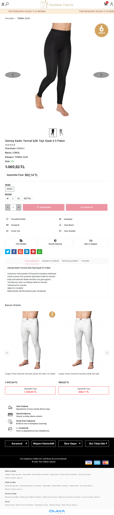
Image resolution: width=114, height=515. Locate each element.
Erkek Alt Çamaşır (12, 486)
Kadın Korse (10, 505)
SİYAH (9, 189)
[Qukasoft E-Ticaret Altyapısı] (57, 512)
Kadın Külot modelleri (68, 474)
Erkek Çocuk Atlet (12, 497)
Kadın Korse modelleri (24, 505)
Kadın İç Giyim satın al (13, 478)
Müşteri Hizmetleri (43, 443)
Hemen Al (88, 207)
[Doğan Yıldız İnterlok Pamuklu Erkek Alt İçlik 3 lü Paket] (30, 341)
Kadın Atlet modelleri (40, 474)
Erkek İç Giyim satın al (13, 489)
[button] (13, 75)
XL (19, 198)
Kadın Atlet (27, 474)
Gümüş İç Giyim (84, 474)
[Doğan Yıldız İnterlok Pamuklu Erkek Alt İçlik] (83, 341)
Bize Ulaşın (70, 443)
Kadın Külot (54, 474)
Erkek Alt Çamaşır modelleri (30, 486)
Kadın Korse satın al (69, 505)
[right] (107, 353)
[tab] (32, 261)
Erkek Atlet (47, 486)
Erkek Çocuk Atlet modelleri (31, 497)
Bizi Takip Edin (97, 443)
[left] (7, 353)
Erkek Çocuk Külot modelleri (69, 497)
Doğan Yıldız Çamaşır (13, 474)
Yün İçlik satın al (86, 486)
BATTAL (27, 198)
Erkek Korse (74, 486)
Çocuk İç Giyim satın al (91, 497)
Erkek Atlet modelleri (60, 486)
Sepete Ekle (45, 207)
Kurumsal (17, 443)
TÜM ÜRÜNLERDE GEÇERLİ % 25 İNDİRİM (23, 11)
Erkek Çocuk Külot (50, 497)
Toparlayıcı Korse (41, 505)
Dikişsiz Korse (54, 505)
